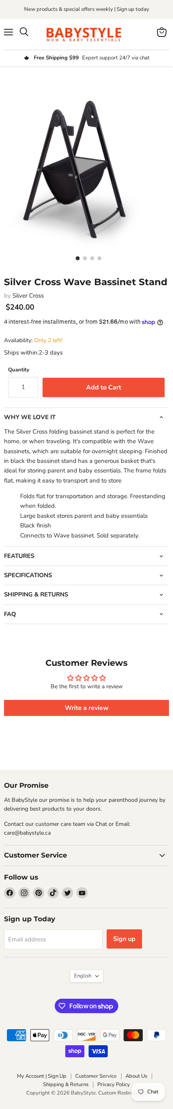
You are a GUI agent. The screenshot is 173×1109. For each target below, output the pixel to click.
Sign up (124, 939)
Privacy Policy (113, 1084)
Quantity (18, 370)
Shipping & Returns (66, 1084)
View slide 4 (97, 258)
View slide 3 (90, 258)
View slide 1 (75, 258)
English (82, 975)
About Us (136, 1076)
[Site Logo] (86, 34)
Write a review (87, 708)
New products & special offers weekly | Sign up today (86, 9)
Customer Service (96, 1076)
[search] (24, 32)
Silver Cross (28, 296)
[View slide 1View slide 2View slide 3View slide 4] (86, 160)
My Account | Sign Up (41, 1076)
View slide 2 (82, 258)
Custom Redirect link (122, 1093)
